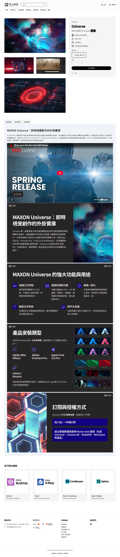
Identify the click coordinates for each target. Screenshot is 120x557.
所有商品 (12, 10)
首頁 (6, 10)
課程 (49, 10)
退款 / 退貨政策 (65, 534)
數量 (73, 60)
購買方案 (74, 50)
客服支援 (43, 10)
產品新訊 (28, 10)
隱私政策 (60, 553)
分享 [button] (75, 73)
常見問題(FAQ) (65, 529)
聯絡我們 (63, 537)
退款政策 (65, 553)
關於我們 (63, 524)
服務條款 (54, 553)
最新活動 (35, 10)
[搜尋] (44, 4)
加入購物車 (91, 68)
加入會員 (63, 532)
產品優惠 (21, 10)
